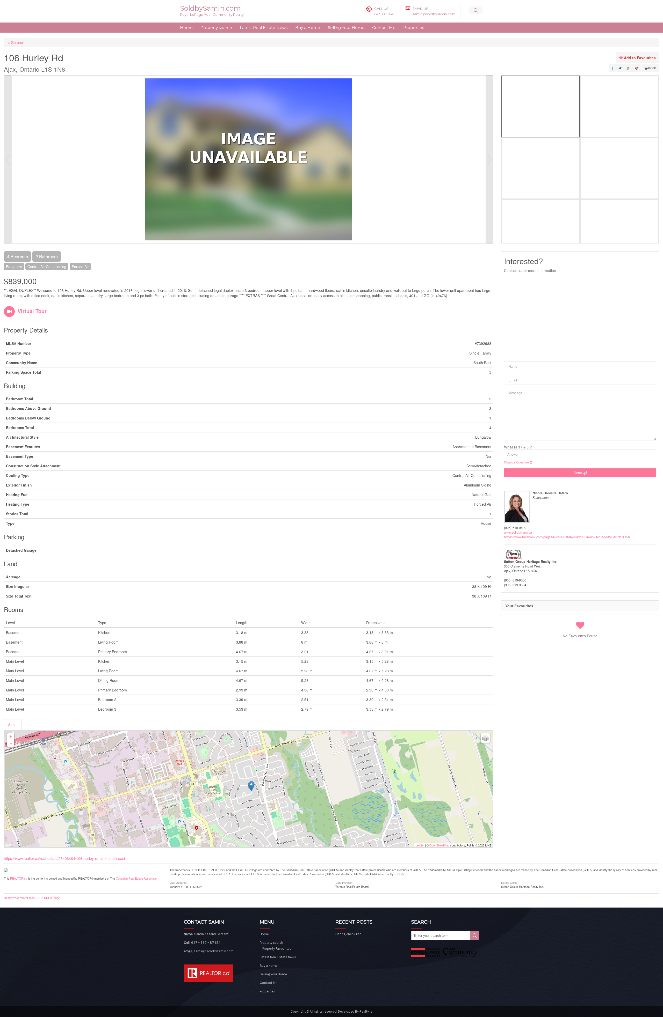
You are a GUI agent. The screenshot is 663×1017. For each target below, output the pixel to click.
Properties (413, 27)
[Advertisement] (580, 314)
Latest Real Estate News (263, 27)
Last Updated (178, 882)
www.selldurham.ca (518, 532)
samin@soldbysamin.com (434, 14)
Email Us (420, 8)
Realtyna (365, 1011)
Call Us (381, 8)
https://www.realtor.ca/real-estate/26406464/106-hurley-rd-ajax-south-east (64, 858)
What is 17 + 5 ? (518, 447)
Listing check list (348, 934)
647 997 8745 (384, 14)
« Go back (16, 42)
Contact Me (383, 27)
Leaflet (420, 845)
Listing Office (509, 882)
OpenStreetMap (439, 845)
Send (578, 472)
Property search (216, 27)
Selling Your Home (346, 27)
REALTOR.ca (18, 878)
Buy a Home (307, 27)
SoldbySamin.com (210, 8)
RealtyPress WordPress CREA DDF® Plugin (32, 898)
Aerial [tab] (12, 724)
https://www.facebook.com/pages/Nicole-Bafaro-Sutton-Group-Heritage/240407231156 (567, 537)
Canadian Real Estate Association (137, 878)
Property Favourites (276, 948)
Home (186, 27)
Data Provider (344, 882)
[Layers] (485, 738)
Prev (8, 159)
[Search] (476, 10)
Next (489, 159)
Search (474, 935)
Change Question (517, 462)
